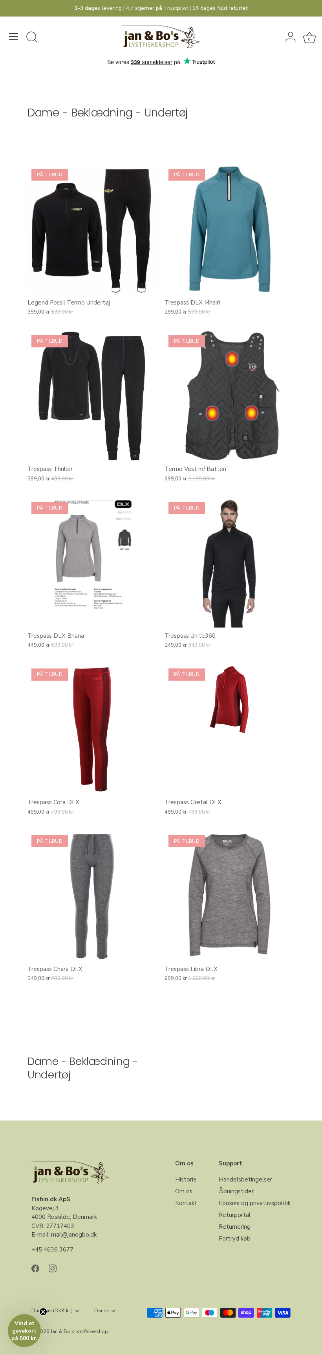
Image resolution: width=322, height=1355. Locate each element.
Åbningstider (236, 1191)
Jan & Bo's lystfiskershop (79, 1331)
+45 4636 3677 (52, 1249)
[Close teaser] (43, 1312)
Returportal (235, 1215)
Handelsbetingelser (245, 1179)
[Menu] (13, 36)
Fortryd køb (235, 1238)
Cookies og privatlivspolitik (255, 1203)
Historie (186, 1179)
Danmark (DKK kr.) (52, 1311)
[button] (24, 1330)
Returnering (235, 1227)
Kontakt (186, 1203)
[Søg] (31, 37)
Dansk (101, 1311)
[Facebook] (35, 1268)
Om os (183, 1191)
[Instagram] (53, 1268)
